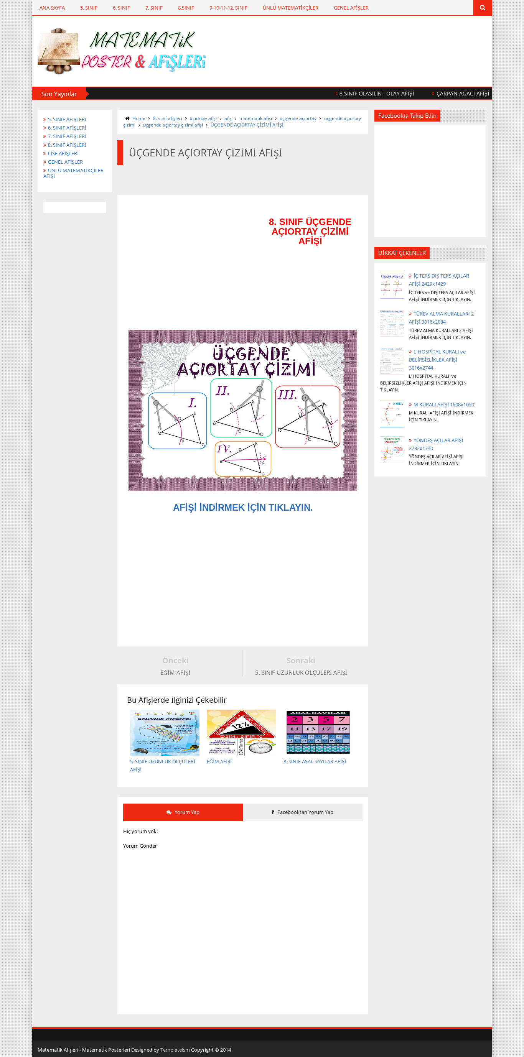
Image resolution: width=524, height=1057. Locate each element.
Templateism (175, 1049)
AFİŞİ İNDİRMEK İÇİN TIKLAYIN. (243, 507)
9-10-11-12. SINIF (228, 7)
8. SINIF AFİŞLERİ (67, 144)
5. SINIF (88, 7)
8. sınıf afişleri (167, 118)
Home (138, 118)
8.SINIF (186, 7)
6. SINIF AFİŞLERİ (67, 127)
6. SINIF (121, 7)
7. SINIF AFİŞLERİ (67, 136)
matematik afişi (255, 118)
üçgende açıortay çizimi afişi (173, 125)
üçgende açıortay (298, 118)
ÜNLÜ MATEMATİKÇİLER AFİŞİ (73, 173)
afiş (228, 118)
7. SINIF (154, 7)
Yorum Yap (186, 812)
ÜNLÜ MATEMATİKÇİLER (290, 7)
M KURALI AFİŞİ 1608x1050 (444, 404)
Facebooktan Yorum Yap (304, 812)
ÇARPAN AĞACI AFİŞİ (448, 93)
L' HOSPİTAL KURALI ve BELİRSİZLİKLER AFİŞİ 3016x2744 (437, 359)
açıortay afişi (203, 118)
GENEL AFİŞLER (351, 7)
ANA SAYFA (52, 7)
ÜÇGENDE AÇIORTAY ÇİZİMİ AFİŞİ (247, 125)
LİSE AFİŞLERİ (63, 153)
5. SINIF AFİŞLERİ (67, 119)
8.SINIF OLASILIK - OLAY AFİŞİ (362, 93)
